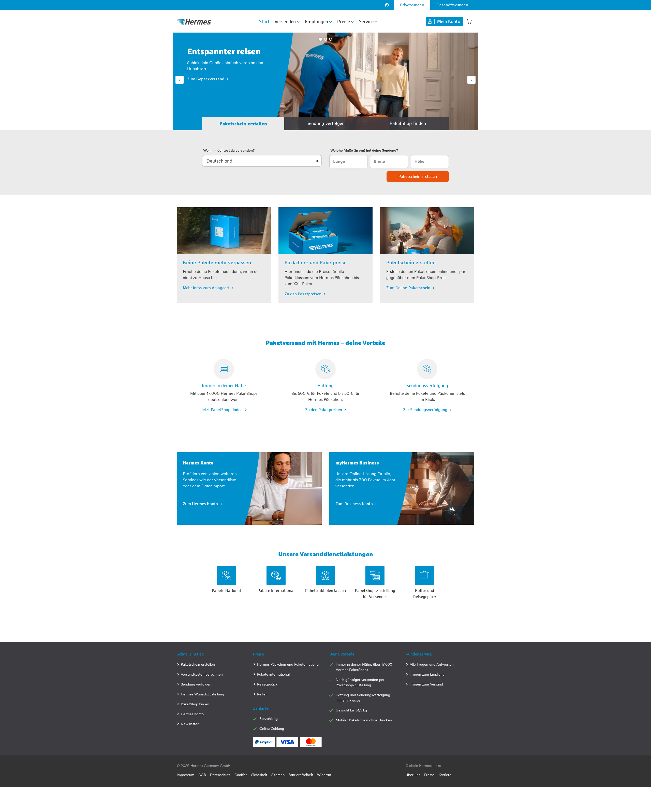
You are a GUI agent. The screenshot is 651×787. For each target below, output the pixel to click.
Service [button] (366, 22)
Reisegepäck (267, 684)
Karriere (445, 775)
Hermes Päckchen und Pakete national (288, 664)
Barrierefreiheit (301, 775)
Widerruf (324, 775)
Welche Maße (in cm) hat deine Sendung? (364, 150)
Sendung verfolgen (196, 684)
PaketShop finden (195, 704)
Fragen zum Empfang (427, 674)
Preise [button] (343, 22)
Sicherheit (259, 775)
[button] (179, 80)
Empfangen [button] (316, 22)
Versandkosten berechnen (202, 674)
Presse (429, 775)
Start (264, 22)
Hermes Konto (192, 714)
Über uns (413, 775)
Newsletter (190, 724)
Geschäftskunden (452, 5)
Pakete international (273, 674)
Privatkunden (412, 5)
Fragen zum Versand (426, 684)
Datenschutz (220, 775)
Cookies (240, 775)
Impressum (185, 775)
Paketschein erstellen (198, 664)
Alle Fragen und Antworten (432, 664)
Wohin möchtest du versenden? (229, 150)
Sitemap (278, 775)
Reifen (262, 694)
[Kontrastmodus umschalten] (387, 5)
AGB (202, 775)
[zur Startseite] (194, 21)
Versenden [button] (285, 22)
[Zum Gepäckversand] (364, 81)
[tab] (243, 123)
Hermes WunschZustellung (202, 694)
